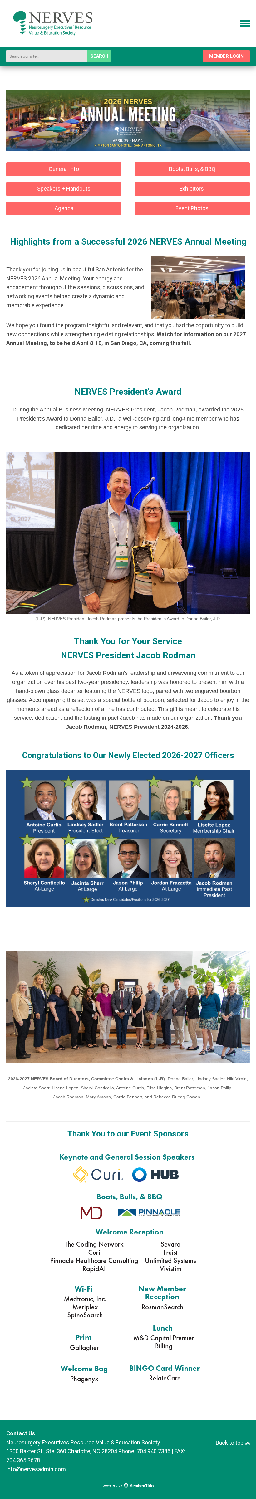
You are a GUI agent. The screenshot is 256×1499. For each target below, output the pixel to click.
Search (99, 56)
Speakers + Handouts (64, 188)
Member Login (226, 56)
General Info (64, 169)
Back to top (230, 1442)
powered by (113, 1485)
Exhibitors (192, 188)
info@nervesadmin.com (36, 1469)
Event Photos (192, 208)
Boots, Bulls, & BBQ (192, 169)
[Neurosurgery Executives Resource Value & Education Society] (53, 44)
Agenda (64, 208)
